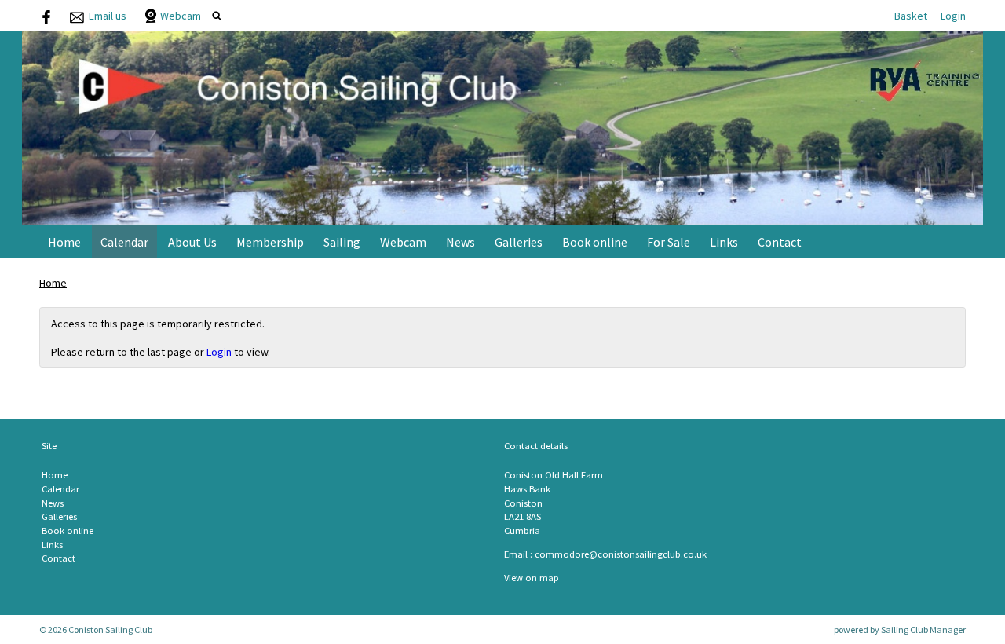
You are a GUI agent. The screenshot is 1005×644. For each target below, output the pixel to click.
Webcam (180, 16)
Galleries (519, 242)
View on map (531, 578)
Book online (594, 242)
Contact (780, 242)
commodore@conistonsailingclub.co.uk (621, 554)
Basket (910, 16)
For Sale (668, 242)
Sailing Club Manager (923, 629)
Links (724, 242)
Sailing (341, 242)
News (460, 242)
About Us (192, 242)
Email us (107, 16)
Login (953, 16)
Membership (270, 242)
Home (64, 242)
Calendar (124, 242)
